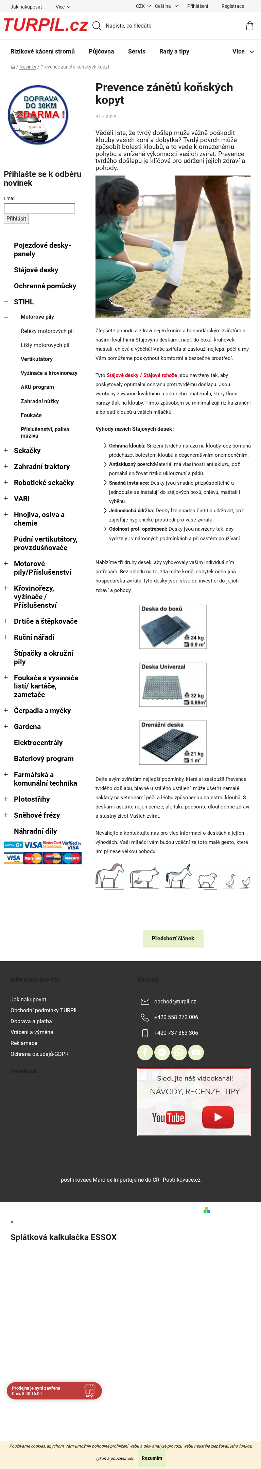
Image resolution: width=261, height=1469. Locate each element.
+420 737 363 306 (176, 1033)
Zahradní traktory (42, 467)
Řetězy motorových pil (47, 331)
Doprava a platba (31, 1021)
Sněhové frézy (37, 815)
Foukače (31, 415)
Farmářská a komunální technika (45, 779)
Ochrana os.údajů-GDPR (40, 1054)
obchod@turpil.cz (175, 1001)
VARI (22, 499)
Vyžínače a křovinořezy (49, 373)
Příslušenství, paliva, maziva (46, 432)
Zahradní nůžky (40, 401)
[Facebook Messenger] (162, 1052)
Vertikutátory (37, 359)
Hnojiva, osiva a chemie (39, 519)
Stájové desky (36, 270)
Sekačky (27, 450)
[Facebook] (145, 1052)
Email (9, 198)
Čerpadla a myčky (42, 711)
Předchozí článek (173, 938)
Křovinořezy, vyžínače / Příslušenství (35, 596)
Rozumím (152, 1458)
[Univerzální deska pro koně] (173, 684)
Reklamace (24, 1043)
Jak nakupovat (26, 7)
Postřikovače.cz (182, 1180)
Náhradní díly (35, 831)
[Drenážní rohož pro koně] (173, 742)
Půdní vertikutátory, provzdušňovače (45, 543)
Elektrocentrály (38, 743)
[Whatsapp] (179, 1052)
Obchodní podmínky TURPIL (44, 1010)
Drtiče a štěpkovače (45, 621)
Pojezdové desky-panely (42, 249)
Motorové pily (37, 317)
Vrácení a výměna (32, 1032)
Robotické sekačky (44, 483)
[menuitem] (43, 51)
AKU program (37, 387)
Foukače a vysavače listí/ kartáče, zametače (46, 686)
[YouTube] (196, 1052)
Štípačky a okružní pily (43, 657)
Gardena (27, 727)
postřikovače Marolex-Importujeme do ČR (110, 1180)
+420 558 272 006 (176, 1017)
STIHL (24, 302)
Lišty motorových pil (45, 345)
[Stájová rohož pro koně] (173, 626)
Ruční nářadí (34, 637)
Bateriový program (44, 759)
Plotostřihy (32, 799)
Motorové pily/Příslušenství (42, 568)
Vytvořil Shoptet (232, 1210)
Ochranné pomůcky (45, 286)
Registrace (233, 6)
